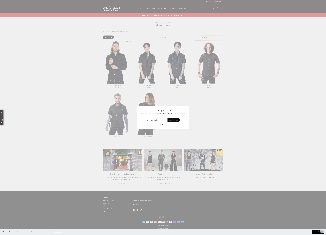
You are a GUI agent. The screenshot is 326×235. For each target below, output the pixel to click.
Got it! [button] (318, 232)
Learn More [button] (57, 232)
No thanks (163, 124)
